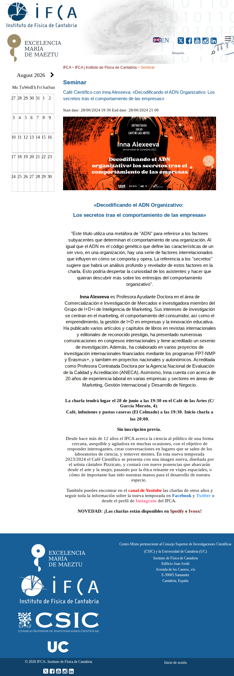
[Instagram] (205, 40)
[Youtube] (197, 40)
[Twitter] (181, 40)
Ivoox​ (194, 511)
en (165, 40)
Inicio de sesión (175, 662)
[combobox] (190, 53)
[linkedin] (214, 40)
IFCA (67, 67)
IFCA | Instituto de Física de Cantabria (106, 67)
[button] (213, 52)
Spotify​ (177, 511)
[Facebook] (189, 40)
